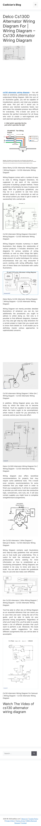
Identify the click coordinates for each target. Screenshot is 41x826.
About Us (24, 819)
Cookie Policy (33, 819)
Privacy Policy (10, 821)
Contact (24, 823)
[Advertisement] (20, 76)
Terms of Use (20, 821)
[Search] (34, 753)
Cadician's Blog (12, 4)
